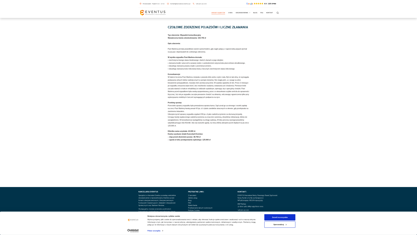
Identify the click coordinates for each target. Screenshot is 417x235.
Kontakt (269, 12)
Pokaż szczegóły (153, 231)
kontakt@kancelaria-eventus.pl (180, 4)
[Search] (278, 13)
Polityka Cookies (194, 210)
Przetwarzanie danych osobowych (200, 208)
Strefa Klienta (192, 205)
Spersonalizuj (278, 224)
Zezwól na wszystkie (280, 217)
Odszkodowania (242, 12)
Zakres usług (192, 198)
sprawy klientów (218, 12)
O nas (230, 12)
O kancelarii (192, 195)
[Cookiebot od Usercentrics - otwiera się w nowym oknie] (133, 230)
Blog (255, 12)
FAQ (261, 12)
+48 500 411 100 (201, 4)
